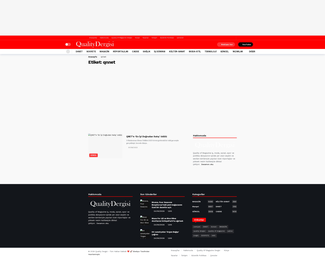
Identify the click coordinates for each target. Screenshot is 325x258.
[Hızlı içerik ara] (258, 44)
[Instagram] (213, 170)
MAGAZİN (202, 202)
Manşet (202, 207)
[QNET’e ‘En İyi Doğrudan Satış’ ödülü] (105, 146)
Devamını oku (207, 164)
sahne (230, 231)
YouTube (246, 44)
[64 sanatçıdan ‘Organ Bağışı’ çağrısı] (145, 234)
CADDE (226, 211)
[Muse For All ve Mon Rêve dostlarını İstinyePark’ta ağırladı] (145, 220)
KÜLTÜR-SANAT (226, 202)
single (196, 235)
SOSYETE (205, 235)
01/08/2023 (133, 147)
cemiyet (197, 227)
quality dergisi (199, 231)
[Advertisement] (162, 18)
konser (214, 227)
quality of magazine (216, 231)
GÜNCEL (93, 155)
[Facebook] (229, 37)
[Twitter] (233, 37)
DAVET (226, 207)
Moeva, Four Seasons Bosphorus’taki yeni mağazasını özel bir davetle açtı (167, 205)
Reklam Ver (227, 44)
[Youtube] (207, 170)
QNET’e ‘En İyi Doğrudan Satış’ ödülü (146, 136)
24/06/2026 (159, 211)
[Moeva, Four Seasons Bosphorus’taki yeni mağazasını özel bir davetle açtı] (145, 204)
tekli (213, 235)
